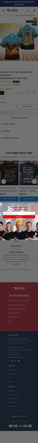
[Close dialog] (37, 203)
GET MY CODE (19, 216)
